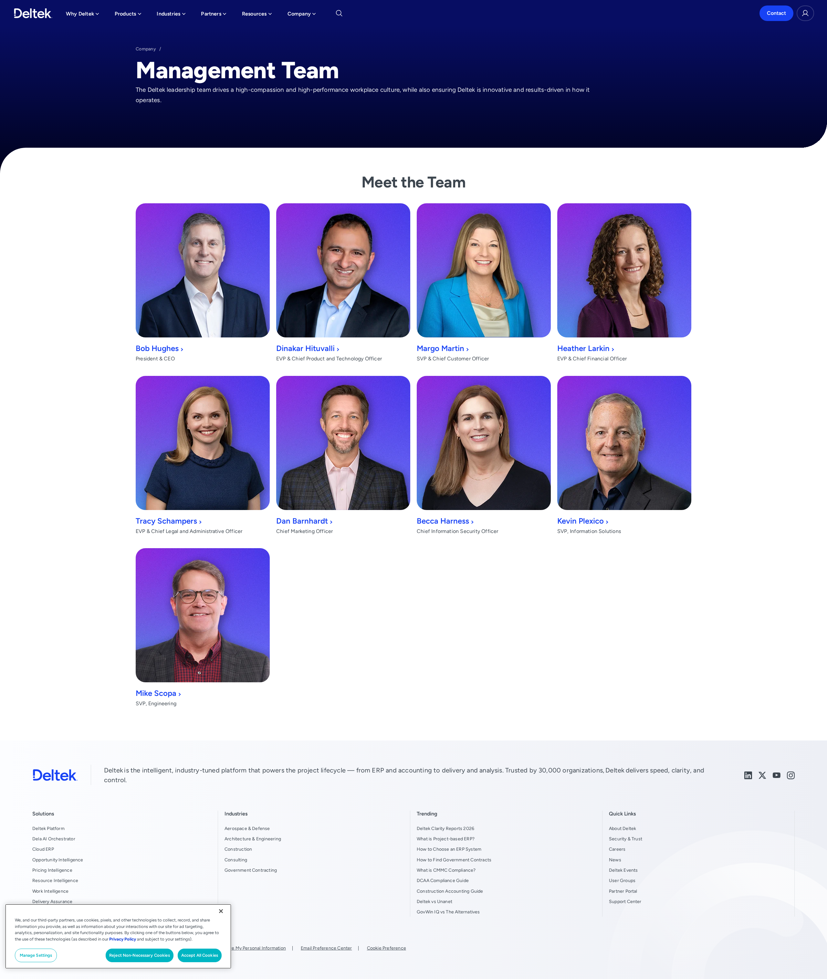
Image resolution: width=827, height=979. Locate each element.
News (615, 859)
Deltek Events (623, 870)
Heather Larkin (583, 348)
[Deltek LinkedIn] (748, 774)
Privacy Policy (122, 939)
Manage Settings (36, 955)
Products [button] (128, 15)
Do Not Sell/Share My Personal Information (241, 948)
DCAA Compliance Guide (443, 880)
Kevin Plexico (580, 520)
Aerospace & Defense (247, 828)
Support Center (625, 901)
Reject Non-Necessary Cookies (139, 955)
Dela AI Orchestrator (53, 838)
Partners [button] (213, 15)
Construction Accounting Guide (450, 891)
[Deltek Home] (33, 13)
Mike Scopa (156, 693)
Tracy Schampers (166, 520)
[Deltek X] (762, 774)
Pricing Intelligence (52, 870)
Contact (776, 13)
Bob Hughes (157, 348)
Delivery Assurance (52, 901)
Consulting (236, 859)
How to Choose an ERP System (449, 849)
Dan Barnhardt (302, 520)
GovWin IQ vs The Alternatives (448, 911)
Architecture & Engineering (253, 838)
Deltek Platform (48, 828)
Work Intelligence (50, 891)
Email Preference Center (326, 948)
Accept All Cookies (199, 955)
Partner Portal (623, 891)
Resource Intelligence (55, 880)
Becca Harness (443, 520)
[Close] (221, 911)
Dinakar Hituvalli (305, 348)
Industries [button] (171, 15)
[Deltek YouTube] (776, 774)
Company (146, 48)
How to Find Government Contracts (454, 859)
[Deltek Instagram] (791, 774)
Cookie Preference (386, 948)
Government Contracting (251, 870)
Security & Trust (625, 838)
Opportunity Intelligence (57, 859)
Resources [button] (257, 15)
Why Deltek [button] (82, 15)
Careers (617, 849)
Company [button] (302, 15)
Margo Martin (440, 348)
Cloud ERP (43, 849)
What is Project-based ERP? (446, 838)
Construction (238, 849)
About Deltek (622, 828)
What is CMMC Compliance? (446, 870)
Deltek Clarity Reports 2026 (445, 828)
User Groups (622, 880)
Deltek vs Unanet (434, 901)
